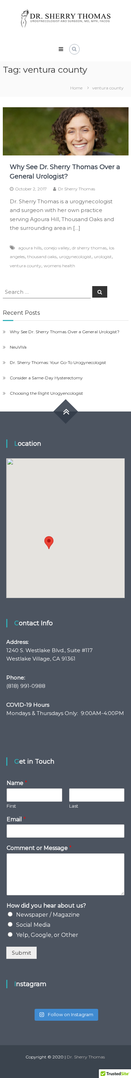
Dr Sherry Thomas (76, 188)
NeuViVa (18, 347)
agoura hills (30, 247)
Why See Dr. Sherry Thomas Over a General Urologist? (64, 331)
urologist (103, 256)
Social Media (33, 925)
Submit (21, 952)
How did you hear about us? (46, 905)
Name (17, 783)
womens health (59, 265)
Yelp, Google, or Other (47, 935)
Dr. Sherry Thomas (86, 1056)
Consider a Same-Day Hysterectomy (46, 377)
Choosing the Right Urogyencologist (46, 393)
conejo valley (57, 247)
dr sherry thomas (89, 247)
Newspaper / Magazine (48, 914)
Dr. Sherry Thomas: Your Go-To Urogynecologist (58, 362)
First (11, 806)
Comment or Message (39, 848)
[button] (49, 542)
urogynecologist (75, 256)
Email (16, 819)
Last (73, 806)
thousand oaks (42, 256)
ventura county (25, 265)
